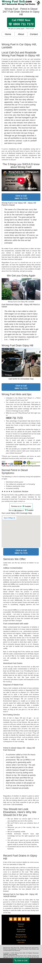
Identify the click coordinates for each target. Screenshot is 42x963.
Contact (34, 34)
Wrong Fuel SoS (21, 937)
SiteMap (5, 954)
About (21, 34)
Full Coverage (13, 954)
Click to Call (22, 960)
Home (8, 34)
